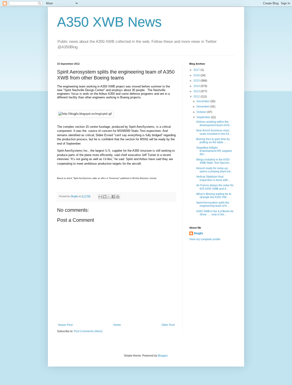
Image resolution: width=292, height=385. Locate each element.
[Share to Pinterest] (117, 196)
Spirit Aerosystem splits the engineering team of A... (212, 204)
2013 (197, 91)
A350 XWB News (109, 22)
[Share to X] (109, 196)
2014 (197, 86)
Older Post (168, 324)
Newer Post (65, 324)
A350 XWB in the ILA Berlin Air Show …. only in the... (215, 213)
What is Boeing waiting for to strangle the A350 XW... (213, 195)
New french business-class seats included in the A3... (213, 132)
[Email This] (100, 196)
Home (117, 324)
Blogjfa (198, 233)
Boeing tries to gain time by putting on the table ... (213, 141)
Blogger (162, 355)
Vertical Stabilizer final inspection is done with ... (213, 178)
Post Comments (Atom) (88, 331)
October (202, 112)
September (204, 117)
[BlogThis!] (104, 196)
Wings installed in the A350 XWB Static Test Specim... (213, 161)
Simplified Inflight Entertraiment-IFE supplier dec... (214, 151)
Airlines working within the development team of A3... (214, 123)
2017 (197, 69)
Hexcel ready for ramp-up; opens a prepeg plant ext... (214, 170)
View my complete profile (204, 239)
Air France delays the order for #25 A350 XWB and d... (215, 187)
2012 (197, 96)
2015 (197, 80)
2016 (197, 75)
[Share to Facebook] (113, 196)
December (203, 101)
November (203, 106)
